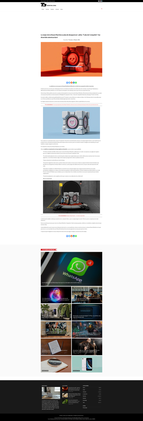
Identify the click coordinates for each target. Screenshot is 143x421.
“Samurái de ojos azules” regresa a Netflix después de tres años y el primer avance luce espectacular (74, 389)
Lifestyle (57, 9)
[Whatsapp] (76, 83)
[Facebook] (67, 83)
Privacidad (85, 407)
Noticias (47, 9)
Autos (61, 9)
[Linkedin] (74, 83)
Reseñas (52, 9)
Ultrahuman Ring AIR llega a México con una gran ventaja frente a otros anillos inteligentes (74, 395)
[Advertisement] (71, 20)
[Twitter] (69, 83)
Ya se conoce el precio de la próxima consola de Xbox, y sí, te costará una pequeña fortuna (73, 401)
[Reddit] (72, 83)
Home (43, 9)
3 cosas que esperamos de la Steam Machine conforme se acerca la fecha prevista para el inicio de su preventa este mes (75, 104)
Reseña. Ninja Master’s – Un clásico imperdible (76, 215)
